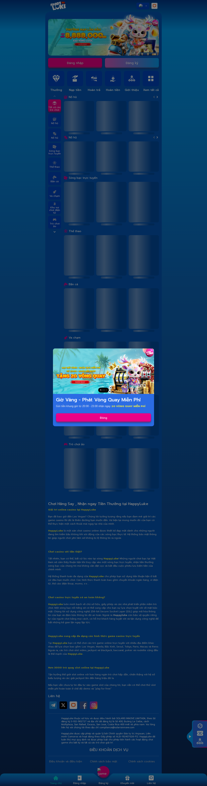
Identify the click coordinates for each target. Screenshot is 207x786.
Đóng (103, 418)
